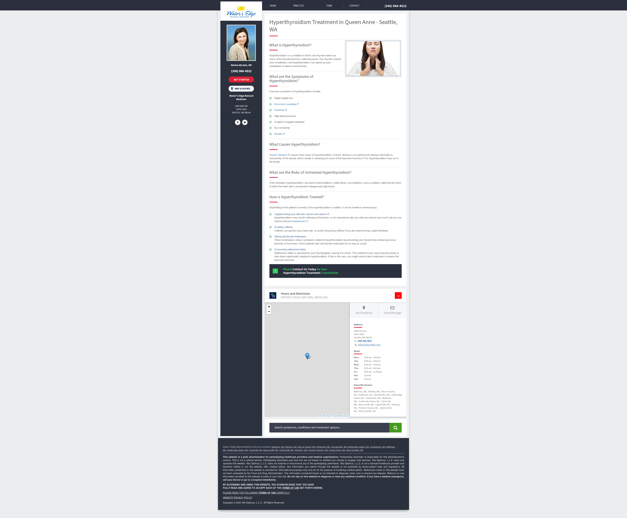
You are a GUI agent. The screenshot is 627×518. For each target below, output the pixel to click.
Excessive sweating (285, 104)
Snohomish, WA (377, 446)
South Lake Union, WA (237, 450)
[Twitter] (244, 122)
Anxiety (278, 133)
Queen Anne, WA (337, 450)
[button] (307, 356)
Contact (354, 5)
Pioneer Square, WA (318, 450)
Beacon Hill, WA (270, 450)
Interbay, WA (301, 450)
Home (273, 5)
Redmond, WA (323, 446)
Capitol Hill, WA (286, 450)
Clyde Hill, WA (255, 450)
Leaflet (323, 416)
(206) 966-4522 (396, 6)
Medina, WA (291, 446)
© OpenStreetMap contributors (340, 416)
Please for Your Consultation (310, 271)
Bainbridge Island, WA (358, 446)
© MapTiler (329, 416)
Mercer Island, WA (306, 446)
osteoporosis (298, 221)
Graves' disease (278, 154)
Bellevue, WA (278, 446)
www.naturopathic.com (369, 344)
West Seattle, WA (354, 450)
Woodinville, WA (339, 446)
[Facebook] (237, 122)
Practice (298, 5)
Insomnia (279, 110)
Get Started (241, 79)
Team (329, 5)
